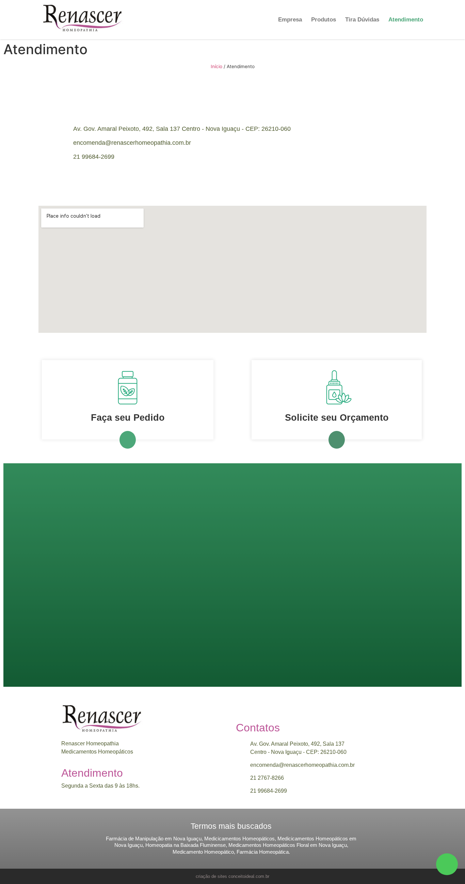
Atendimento (405, 19)
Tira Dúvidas (362, 19)
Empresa (290, 19)
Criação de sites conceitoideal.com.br (232, 876)
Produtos (323, 19)
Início (216, 66)
